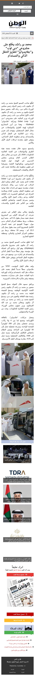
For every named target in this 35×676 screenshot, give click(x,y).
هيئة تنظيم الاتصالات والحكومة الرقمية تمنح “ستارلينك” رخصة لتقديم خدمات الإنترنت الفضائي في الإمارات (18, 481)
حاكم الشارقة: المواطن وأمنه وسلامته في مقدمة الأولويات (18, 647)
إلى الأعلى (17, 659)
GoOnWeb (20, 666)
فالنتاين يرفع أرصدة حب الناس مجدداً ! (18, 644)
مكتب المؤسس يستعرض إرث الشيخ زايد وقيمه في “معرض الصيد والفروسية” (17, 560)
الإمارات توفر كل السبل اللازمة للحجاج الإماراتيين (18, 640)
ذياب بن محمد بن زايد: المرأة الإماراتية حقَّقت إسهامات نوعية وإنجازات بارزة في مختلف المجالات (18, 501)
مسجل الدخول (17, 570)
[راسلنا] (17, 14)
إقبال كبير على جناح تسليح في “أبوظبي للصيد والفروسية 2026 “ (18, 461)
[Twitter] (19, 3)
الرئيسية (22, 669)
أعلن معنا (12, 669)
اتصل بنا (22, 672)
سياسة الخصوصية (12, 672)
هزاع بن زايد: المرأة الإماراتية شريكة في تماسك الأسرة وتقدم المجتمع (17, 520)
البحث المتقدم (12, 11)
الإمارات (30, 61)
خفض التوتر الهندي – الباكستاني (18, 637)
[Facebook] (22, 3)
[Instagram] (12, 3)
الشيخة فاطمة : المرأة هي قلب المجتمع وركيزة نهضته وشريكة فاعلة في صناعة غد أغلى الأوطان (18, 541)
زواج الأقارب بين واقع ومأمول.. (18, 650)
